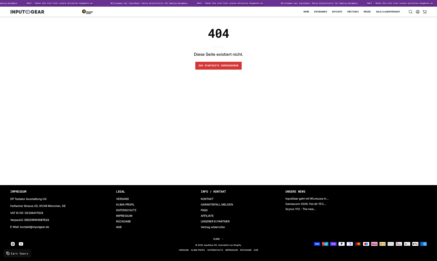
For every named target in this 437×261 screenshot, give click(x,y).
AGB (119, 227)
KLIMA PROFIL (125, 204)
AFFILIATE (207, 216)
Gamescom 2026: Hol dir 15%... (306, 203)
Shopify (237, 245)
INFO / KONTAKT (213, 191)
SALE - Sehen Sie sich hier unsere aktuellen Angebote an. (63, 3)
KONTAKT (207, 199)
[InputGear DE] (27, 12)
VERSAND (122, 199)
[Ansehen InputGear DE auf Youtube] (20, 243)
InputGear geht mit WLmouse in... (307, 198)
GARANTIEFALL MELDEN (217, 204)
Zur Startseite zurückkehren (218, 65)
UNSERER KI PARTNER (215, 221)
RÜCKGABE (123, 221)
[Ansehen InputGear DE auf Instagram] (12, 243)
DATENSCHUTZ (126, 210)
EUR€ (216, 238)
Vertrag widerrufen (213, 227)
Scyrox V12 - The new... (300, 209)
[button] (410, 11)
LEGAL (120, 191)
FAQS (204, 210)
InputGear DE (210, 245)
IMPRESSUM (124, 216)
